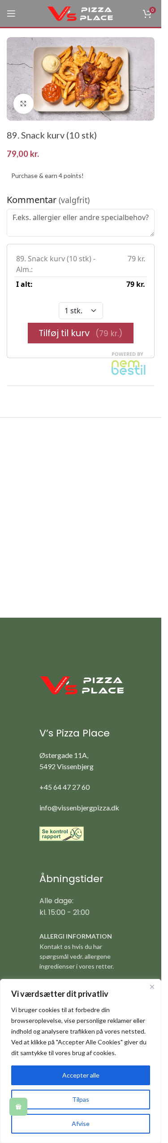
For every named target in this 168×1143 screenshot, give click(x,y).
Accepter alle (80, 1075)
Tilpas (80, 1099)
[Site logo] (80, 13)
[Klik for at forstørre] (23, 104)
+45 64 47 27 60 (64, 787)
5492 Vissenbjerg (66, 766)
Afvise (81, 1123)
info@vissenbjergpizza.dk (79, 807)
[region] (80, 1061)
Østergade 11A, (63, 755)
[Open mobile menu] (11, 13)
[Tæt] (151, 986)
